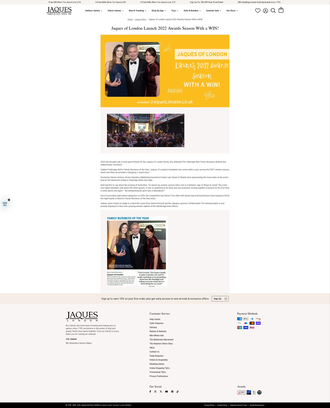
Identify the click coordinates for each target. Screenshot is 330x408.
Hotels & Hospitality (159, 360)
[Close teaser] (9, 200)
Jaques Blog (140, 19)
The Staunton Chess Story (161, 343)
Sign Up (217, 298)
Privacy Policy (209, 405)
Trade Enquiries (156, 356)
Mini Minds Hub (157, 335)
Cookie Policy (222, 405)
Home (130, 19)
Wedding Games (157, 364)
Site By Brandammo (257, 405)
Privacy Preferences (159, 376)
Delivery (153, 327)
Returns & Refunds (158, 331)
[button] (5, 204)
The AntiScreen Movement (161, 339)
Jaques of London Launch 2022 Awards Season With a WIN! (175, 19)
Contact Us (154, 352)
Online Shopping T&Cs (160, 368)
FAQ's (152, 348)
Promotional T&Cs (158, 372)
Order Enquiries (156, 323)
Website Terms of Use (238, 405)
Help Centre (155, 319)
